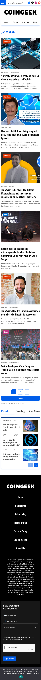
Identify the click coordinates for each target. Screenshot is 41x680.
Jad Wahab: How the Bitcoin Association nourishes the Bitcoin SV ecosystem (20, 312)
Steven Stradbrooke (6, 435)
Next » (20, 398)
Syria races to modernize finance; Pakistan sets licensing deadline (11, 457)
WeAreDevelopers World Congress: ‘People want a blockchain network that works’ (20, 369)
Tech (5, 214)
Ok (21, 677)
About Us (20, 548)
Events (6, 332)
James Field (6, 420)
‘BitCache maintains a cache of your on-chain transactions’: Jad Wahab (20, 77)
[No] (38, 673)
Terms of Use (20, 522)
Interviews (7, 41)
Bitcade (15, 22)
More (35, 22)
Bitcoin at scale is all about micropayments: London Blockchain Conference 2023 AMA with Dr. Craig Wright (19, 254)
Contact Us (20, 505)
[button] (30, 465)
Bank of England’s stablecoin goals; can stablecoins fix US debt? (16, 2)
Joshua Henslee (5, 72)
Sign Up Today (9, 659)
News (6, 22)
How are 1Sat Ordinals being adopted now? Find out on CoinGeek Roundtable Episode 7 (20, 134)
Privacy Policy (20, 531)
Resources (25, 22)
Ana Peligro (6, 449)
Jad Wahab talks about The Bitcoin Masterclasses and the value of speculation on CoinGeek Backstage (18, 193)
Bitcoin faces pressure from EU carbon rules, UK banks (11, 427)
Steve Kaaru (4, 186)
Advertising (20, 514)
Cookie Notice (20, 540)
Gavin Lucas (4, 127)
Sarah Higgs (4, 307)
